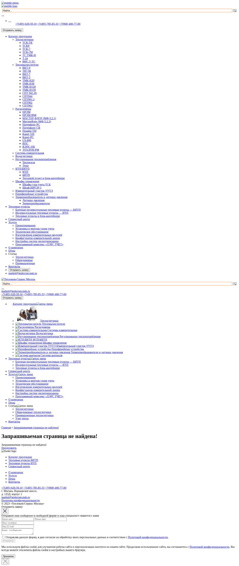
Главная (6, 427)
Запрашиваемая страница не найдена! (36, 427)
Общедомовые (24, 260)
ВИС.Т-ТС (28, 61)
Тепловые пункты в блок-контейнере (37, 216)
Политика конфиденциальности (20, 500)
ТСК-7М (27, 52)
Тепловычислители (26, 64)
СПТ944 (27, 96)
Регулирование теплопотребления (35, 159)
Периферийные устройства (31, 193)
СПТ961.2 (28, 99)
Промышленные (25, 263)
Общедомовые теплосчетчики (33, 412)
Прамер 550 (29, 130)
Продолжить (8, 447)
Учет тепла (22, 418)
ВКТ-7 (26, 74)
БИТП (26, 175)
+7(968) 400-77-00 (69, 23)
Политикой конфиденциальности (148, 537)
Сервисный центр (19, 219)
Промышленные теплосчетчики (34, 415)
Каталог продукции (20, 36)
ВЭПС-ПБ (28, 146)
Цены (11, 250)
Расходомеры (23, 108)
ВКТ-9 (26, 67)
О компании (15, 247)
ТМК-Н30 (28, 83)
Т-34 (25, 58)
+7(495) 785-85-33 (47, 23)
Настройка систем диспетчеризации (37, 241)
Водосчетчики (24, 156)
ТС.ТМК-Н (29, 55)
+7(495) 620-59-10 (26, 23)
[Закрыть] (5, 561)
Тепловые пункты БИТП (23, 460)
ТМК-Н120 (29, 86)
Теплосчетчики (24, 39)
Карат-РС (28, 137)
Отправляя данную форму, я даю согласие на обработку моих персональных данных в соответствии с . (87, 537)
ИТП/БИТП (22, 168)
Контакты (14, 266)
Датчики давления (33, 200)
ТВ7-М (26, 71)
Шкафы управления (27, 181)
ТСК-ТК (27, 42)
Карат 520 (28, 134)
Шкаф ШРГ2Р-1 (31, 187)
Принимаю (8, 556)
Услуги (12, 222)
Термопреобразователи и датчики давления (41, 197)
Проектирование (25, 225)
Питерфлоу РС (31, 124)
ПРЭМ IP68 (29, 115)
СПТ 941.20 (29, 93)
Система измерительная (29, 152)
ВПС (25, 143)
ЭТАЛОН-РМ (30, 149)
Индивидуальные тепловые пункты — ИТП (41, 212)
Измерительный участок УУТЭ (34, 190)
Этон (25, 165)
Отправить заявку (12, 30)
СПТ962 (27, 102)
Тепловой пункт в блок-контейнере (43, 178)
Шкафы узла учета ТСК (36, 184)
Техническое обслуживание (31, 231)
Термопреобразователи (36, 203)
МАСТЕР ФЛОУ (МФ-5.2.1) (39, 118)
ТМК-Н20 (28, 80)
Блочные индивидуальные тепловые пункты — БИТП (48, 209)
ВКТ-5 (26, 77)
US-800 (26, 140)
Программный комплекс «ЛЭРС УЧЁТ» (39, 244)
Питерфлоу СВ (31, 127)
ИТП (25, 171)
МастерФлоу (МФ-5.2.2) (36, 121)
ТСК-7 (26, 48)
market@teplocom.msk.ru (22, 273)
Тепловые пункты (19, 206)
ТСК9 (25, 45)
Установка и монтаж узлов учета (34, 228)
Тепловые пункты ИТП (22, 463)
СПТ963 (27, 105)
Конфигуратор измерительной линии (37, 238)
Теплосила (28, 162)
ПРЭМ (26, 112)
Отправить (8, 540)
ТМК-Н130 (29, 89)
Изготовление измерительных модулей (38, 234)
